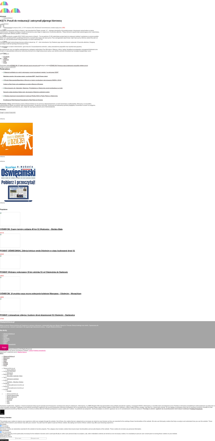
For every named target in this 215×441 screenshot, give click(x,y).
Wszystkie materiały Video (14, 376)
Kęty (8, 401)
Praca (4, 347)
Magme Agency (22, 352)
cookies (30, 350)
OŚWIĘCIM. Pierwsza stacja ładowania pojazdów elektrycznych (69, 65)
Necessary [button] (3, 424)
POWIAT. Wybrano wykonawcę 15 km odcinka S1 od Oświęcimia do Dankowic (34, 272)
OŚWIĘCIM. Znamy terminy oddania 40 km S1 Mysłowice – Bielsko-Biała (31, 229)
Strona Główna (11, 370)
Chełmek (9, 400)
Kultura (5, 41)
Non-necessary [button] (4, 430)
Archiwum (6, 338)
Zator (8, 403)
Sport (4, 35)
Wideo (4, 29)
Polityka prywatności (9, 344)
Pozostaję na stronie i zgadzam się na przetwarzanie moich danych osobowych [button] (166, 409)
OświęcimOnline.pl (7, 18)
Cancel (6, 440)
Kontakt (5, 335)
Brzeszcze (10, 398)
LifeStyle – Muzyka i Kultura (15, 382)
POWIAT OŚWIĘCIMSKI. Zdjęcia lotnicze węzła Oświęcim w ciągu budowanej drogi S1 (37, 251)
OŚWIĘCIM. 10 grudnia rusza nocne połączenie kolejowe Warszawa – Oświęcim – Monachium (40, 293)
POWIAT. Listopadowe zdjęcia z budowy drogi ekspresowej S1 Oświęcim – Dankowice (37, 315)
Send (2, 440)
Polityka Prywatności (196, 409)
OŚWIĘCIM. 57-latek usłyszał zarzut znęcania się (25, 65)
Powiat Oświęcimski (13, 395)
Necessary (5, 426)
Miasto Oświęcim (12, 397)
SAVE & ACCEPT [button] (5, 435)
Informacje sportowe (13, 379)
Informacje (5, 23)
